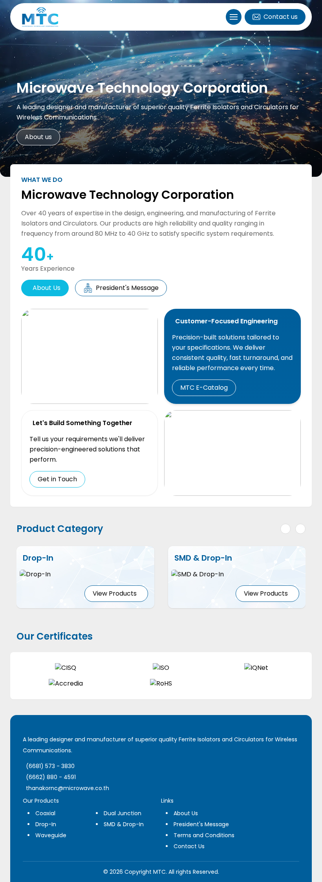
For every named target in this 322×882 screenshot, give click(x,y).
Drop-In (45, 824)
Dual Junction (122, 813)
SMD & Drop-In (124, 824)
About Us (46, 287)
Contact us (280, 16)
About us (38, 136)
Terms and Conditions (204, 835)
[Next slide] (300, 529)
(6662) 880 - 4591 (51, 777)
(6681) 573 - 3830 (50, 766)
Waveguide (50, 835)
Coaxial (45, 813)
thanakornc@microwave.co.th (67, 788)
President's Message (127, 287)
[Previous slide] (285, 529)
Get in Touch (57, 479)
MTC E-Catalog (204, 387)
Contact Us (189, 846)
